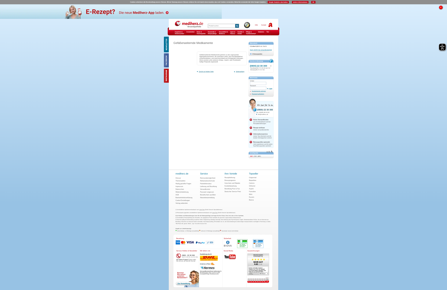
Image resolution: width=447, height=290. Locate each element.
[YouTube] (230, 257)
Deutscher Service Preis (233, 191)
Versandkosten (205, 189)
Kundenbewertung (231, 186)
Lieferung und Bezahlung (208, 186)
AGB (177, 195)
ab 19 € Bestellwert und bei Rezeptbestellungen (262, 121)
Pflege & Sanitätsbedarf (251, 32)
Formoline (252, 191)
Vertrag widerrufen (182, 203)
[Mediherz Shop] (190, 24)
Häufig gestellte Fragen (183, 183)
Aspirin (251, 189)
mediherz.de (182, 174)
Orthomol (252, 186)
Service (204, 174)
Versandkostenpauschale (201, 223)
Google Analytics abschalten (278, 2)
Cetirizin (251, 183)
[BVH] (228, 244)
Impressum (179, 186)
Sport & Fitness (232, 32)
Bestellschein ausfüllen (208, 195)
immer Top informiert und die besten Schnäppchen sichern (262, 136)
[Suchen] (237, 26)
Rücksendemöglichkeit (207, 178)
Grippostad (252, 177)
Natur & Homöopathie (201, 32)
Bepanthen (252, 180)
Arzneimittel (190, 32)
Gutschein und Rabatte (232, 183)
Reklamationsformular (207, 181)
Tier (267, 32)
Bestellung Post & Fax (232, 189)
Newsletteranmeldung (207, 197)
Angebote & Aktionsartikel (179, 32)
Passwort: (253, 86)
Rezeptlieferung (230, 177)
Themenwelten (180, 181)
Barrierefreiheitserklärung (184, 197)
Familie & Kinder (241, 32)
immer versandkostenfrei (261, 129)
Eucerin (251, 197)
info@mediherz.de (263, 114)
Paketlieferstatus (206, 183)
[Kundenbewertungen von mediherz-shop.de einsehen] (258, 265)
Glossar (178, 178)
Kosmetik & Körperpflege (212, 32)
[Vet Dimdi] (258, 243)
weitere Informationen (300, 2)
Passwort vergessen (207, 192)
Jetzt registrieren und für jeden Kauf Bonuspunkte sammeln (263, 144)
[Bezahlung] (199, 243)
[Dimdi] (242, 243)
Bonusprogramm (230, 180)
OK (313, 2)
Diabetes (261, 32)
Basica (251, 200)
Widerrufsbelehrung (182, 192)
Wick (250, 194)
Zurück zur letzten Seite (206, 71)
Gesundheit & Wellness (223, 32)
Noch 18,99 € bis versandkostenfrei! (261, 50)
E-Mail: (252, 81)
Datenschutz (180, 189)
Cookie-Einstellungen (183, 200)
